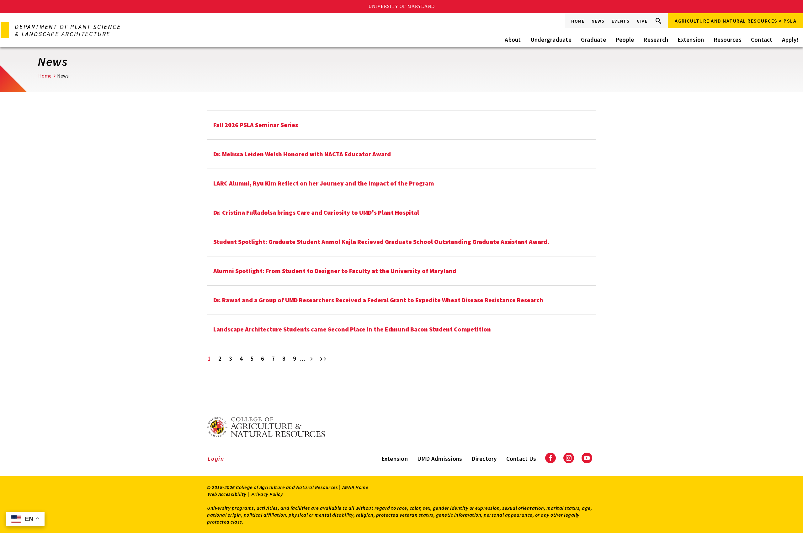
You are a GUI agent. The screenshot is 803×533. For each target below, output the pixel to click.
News (598, 21)
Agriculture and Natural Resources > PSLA (735, 21)
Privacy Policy (267, 494)
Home (577, 21)
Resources (728, 39)
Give (642, 21)
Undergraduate (551, 39)
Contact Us (521, 458)
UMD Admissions (439, 458)
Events (621, 21)
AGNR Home (355, 487)
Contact (762, 39)
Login (216, 458)
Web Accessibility (227, 494)
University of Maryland (402, 6)
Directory (484, 458)
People (624, 39)
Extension (691, 39)
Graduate (593, 39)
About (513, 39)
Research (655, 39)
